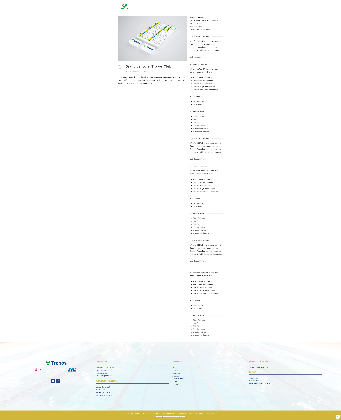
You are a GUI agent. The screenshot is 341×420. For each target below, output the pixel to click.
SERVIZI (175, 382)
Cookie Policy (253, 381)
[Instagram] (58, 381)
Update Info (197, 104)
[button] (208, 6)
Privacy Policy (254, 378)
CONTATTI (176, 384)
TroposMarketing (134, 71)
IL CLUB (175, 370)
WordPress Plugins (200, 128)
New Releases (198, 101)
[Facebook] (53, 381)
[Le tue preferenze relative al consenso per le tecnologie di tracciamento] (338, 417)
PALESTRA (176, 373)
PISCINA (175, 376)
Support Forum (196, 47)
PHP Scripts (197, 122)
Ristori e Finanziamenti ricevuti (259, 383)
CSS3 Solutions (199, 116)
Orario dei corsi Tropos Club (148, 66)
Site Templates (199, 125)
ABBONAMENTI (178, 379)
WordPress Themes (201, 131)
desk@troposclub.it (203, 29)
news (146, 71)
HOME (174, 368)
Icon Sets (196, 119)
